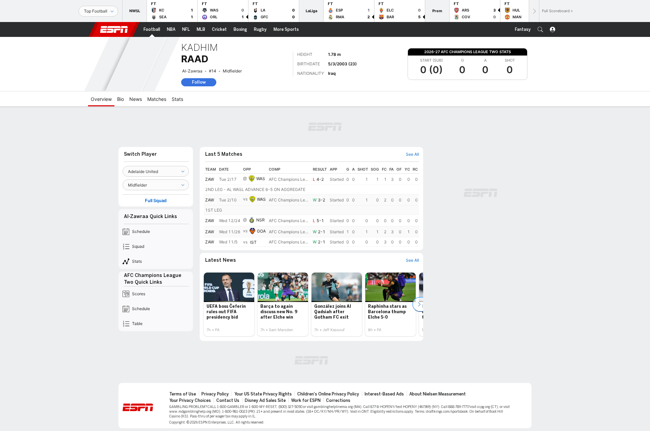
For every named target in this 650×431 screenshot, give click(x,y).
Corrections (338, 400)
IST (253, 242)
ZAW (209, 179)
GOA (261, 231)
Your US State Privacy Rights (263, 394)
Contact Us (227, 400)
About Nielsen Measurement (437, 394)
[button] (540, 29)
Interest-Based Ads (384, 394)
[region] (311, 206)
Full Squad (156, 200)
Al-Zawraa (192, 70)
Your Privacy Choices (190, 400)
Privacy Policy (215, 394)
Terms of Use (182, 394)
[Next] (534, 11)
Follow (199, 82)
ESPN (114, 29)
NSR (260, 219)
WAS (260, 178)
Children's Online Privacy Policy (328, 394)
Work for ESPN (306, 400)
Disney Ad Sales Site (265, 400)
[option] (229, 304)
